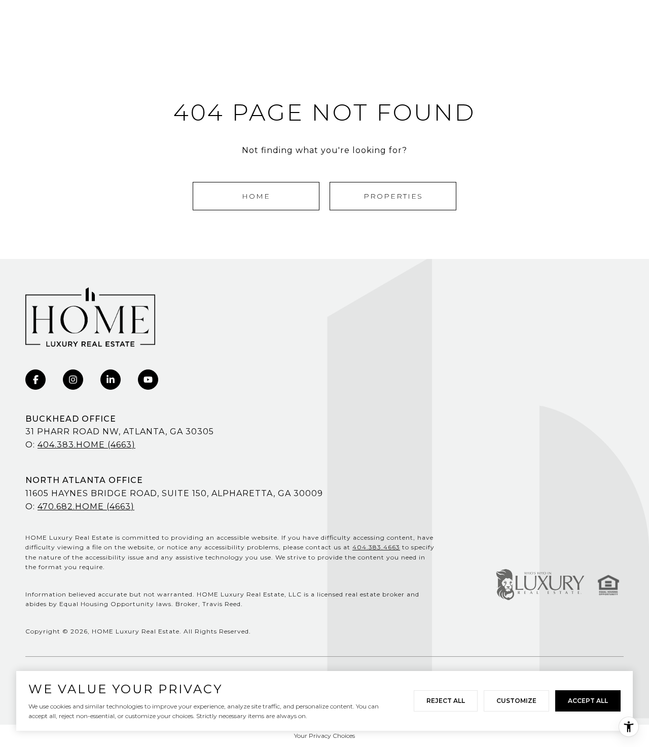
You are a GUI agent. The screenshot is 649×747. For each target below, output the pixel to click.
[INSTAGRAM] (73, 379)
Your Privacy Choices (324, 735)
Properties (393, 196)
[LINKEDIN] (110, 379)
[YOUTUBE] (148, 379)
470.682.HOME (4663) (86, 506)
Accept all (588, 700)
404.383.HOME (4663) (86, 445)
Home (256, 196)
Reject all (445, 700)
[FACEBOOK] (35, 379)
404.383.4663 (376, 547)
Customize (516, 700)
